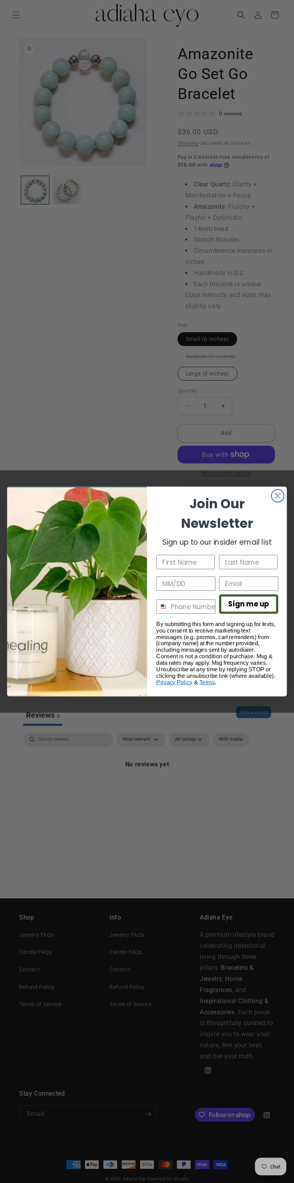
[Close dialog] (277, 495)
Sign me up (248, 604)
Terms (207, 682)
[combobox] (162, 607)
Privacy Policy (174, 682)
